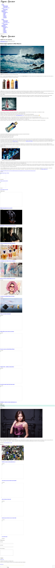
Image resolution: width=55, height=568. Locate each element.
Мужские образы (5, 9)
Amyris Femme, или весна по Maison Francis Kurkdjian (9, 480)
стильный (4, 16)
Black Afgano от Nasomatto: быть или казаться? (8, 225)
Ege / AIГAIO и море (4, 536)
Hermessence (3, 170)
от (20, 115)
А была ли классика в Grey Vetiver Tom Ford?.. (8, 243)
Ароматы (3, 19)
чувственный (5, 17)
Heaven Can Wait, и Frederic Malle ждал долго (7, 278)
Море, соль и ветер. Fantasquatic (5, 313)
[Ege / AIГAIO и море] (13, 534)
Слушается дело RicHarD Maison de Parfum (7, 296)
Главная (3, 4)
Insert (8, 567)
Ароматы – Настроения (6, 7)
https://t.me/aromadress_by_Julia (8, 442)
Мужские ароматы (5, 6)
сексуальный (5, 30)
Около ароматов (4, 10)
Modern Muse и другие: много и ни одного (7, 331)
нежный (4, 14)
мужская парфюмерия (12, 170)
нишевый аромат (17, 170)
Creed (1, 170)
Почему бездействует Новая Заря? (6, 499)
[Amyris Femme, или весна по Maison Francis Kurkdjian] (13, 478)
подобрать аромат (24, 170)
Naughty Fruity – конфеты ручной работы (7, 366)
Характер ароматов (4, 11)
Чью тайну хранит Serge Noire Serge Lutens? (7, 384)
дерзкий (4, 28)
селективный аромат (29, 170)
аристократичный (5, 12)
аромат (8, 170)
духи (9, 170)
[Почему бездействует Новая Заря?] (13, 497)
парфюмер (21, 170)
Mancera (6, 170)
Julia (3, 45)
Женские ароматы (5, 5)
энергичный (4, 32)
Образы (3, 8)
